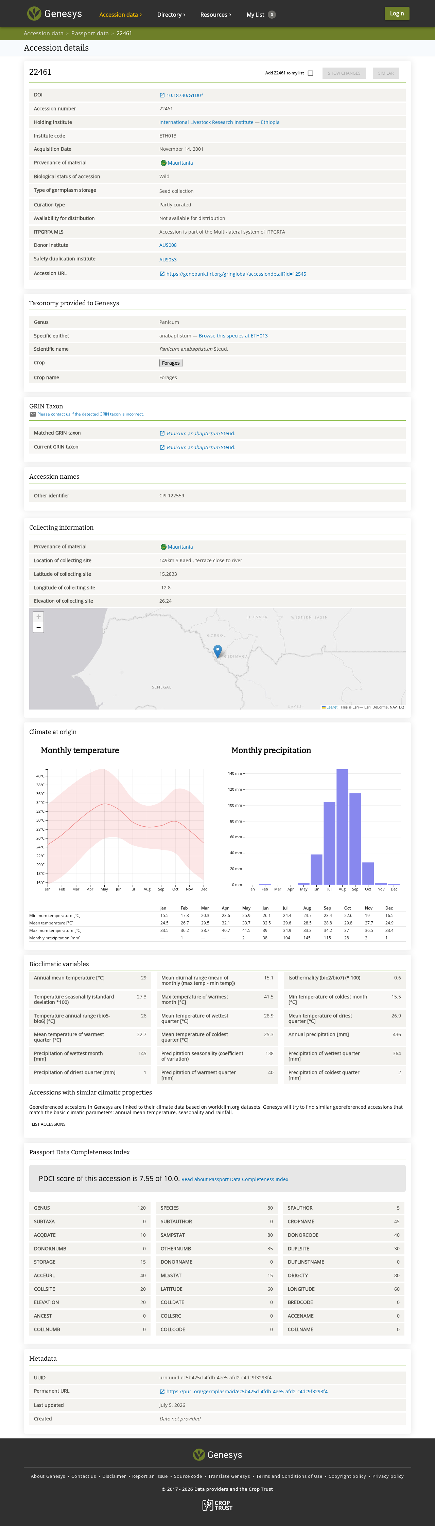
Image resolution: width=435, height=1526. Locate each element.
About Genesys (48, 1476)
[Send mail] (32, 414)
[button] (217, 652)
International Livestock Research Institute (206, 122)
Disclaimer (114, 1476)
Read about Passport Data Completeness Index (234, 1179)
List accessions (49, 1124)
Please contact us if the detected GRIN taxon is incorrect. (90, 414)
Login (397, 13)
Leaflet (331, 707)
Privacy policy (388, 1476)
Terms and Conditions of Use (289, 1476)
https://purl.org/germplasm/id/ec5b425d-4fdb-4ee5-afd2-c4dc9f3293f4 (247, 1391)
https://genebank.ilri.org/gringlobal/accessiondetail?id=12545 (236, 274)
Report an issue (150, 1476)
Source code (188, 1476)
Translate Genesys (229, 1476)
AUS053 (168, 259)
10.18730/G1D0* (185, 95)
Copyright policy (347, 1476)
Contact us (83, 1476)
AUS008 (168, 245)
